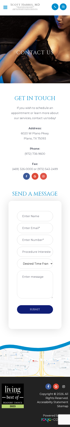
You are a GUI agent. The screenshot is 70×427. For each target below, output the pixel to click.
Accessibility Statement (52, 402)
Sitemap (62, 406)
